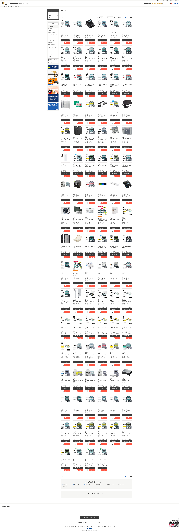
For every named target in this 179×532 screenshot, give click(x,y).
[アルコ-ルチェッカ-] (65, 157)
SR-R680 (86, 273)
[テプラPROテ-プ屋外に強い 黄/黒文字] (78, 372)
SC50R (99, 353)
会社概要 (65, 526)
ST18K (123, 406)
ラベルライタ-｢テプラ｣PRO (114, 138)
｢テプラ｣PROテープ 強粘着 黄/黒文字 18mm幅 (114, 247)
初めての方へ (171, 0)
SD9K (98, 137)
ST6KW (123, 164)
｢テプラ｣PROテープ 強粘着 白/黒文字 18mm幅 (114, 59)
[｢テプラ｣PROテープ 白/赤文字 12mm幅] (78, 77)
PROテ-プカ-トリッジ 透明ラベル (102, 166)
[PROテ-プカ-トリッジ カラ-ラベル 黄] (90, 104)
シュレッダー (65, 484)
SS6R (123, 273)
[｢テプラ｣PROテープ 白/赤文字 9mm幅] (127, 77)
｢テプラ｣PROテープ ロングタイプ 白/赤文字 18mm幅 (114, 274)
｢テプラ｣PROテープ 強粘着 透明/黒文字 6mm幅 (126, 166)
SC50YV (74, 379)
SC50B (62, 379)
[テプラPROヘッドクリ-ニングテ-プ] (115, 372)
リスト (123, 17)
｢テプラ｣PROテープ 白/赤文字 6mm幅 (127, 274)
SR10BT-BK (75, 137)
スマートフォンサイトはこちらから (90, 517)
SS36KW (62, 300)
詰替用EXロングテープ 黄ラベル (126, 220)
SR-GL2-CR (74, 245)
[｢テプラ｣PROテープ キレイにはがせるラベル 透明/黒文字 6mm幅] (115, 77)
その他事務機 (65, 486)
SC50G (123, 353)
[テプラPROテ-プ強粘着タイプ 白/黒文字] (65, 184)
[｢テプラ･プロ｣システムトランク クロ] (78, 130)
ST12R (99, 83)
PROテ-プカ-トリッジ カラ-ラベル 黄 (89, 112)
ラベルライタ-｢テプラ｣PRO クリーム (77, 247)
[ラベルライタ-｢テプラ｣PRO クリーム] (78, 239)
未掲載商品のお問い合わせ (82, 522)
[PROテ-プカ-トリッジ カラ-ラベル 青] (65, 372)
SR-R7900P (62, 218)
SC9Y (86, 111)
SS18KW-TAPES (100, 218)
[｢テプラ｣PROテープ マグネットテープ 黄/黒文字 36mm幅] (65, 130)
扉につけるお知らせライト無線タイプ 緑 (78, 112)
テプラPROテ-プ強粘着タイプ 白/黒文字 (65, 192)
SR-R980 (86, 31)
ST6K (86, 406)
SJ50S (98, 379)
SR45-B (86, 218)
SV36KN (99, 31)
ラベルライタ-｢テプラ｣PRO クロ (90, 32)
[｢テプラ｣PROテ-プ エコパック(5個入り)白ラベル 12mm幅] (78, 157)
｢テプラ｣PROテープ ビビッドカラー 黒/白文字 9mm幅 (102, 139)
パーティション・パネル (121, 484)
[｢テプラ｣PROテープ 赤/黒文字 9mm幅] (90, 184)
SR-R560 (123, 191)
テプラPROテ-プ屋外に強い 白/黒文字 (90, 381)
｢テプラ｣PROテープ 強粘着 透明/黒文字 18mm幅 (65, 274)
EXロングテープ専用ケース (126, 380)
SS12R (74, 83)
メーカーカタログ (98, 522)
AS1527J (99, 111)
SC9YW (111, 164)
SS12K (123, 31)
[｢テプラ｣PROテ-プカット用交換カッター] (65, 238)
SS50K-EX (99, 300)
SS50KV (86, 379)
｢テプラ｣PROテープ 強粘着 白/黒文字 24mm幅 (65, 85)
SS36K (86, 245)
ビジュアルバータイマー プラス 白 (102, 192)
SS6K (86, 57)
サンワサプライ (76, 495)
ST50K (86, 353)
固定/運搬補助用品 (98, 484)
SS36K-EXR (74, 326)
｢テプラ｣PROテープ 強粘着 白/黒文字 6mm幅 (77, 59)
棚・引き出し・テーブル (110, 484)
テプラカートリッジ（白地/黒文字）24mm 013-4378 (102, 59)
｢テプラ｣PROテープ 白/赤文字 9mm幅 (127, 85)
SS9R (123, 83)
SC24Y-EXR (124, 218)
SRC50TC (62, 245)
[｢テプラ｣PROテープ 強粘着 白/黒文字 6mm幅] (78, 50)
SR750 (111, 137)
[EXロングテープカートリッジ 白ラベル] (90, 293)
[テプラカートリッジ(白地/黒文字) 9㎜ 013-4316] (78, 24)
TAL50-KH (74, 218)
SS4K (61, 406)
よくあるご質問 (166, 0)
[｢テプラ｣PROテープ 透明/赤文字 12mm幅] (102, 77)
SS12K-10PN (99, 458)
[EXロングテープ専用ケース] (127, 372)
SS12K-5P (74, 164)
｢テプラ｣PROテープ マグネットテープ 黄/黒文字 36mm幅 (65, 139)
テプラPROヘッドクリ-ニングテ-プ (115, 381)
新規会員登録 (159, 3)
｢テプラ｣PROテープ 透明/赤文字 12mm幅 (102, 85)
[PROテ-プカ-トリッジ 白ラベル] (127, 50)
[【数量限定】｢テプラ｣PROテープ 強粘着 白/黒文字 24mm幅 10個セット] (78, 265)
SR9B (123, 111)
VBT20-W (99, 191)
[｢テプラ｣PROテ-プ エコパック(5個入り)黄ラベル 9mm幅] (115, 104)
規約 (114, 526)
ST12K (111, 406)
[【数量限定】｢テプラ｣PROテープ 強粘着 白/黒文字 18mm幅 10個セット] (102, 210)
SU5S (123, 245)
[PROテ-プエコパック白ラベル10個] (78, 452)
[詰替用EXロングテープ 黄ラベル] (127, 210)
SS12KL (99, 273)
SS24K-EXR (62, 326)
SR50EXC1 (123, 379)
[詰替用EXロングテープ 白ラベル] (115, 293)
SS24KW (62, 83)
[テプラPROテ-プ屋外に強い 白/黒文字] (90, 372)
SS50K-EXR (87, 326)
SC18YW (111, 245)
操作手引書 (176, 0)
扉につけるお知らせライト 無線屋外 (78, 220)
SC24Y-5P (99, 245)
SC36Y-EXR (124, 326)
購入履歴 (175, 3)
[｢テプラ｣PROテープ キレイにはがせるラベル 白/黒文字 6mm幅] (90, 130)
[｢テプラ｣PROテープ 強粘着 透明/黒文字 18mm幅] (65, 265)
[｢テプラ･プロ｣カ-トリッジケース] (65, 104)
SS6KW (74, 57)
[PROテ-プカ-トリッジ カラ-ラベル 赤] (102, 346)
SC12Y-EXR (99, 326)
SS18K (123, 57)
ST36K (99, 164)
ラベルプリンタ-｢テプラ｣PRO (65, 219)
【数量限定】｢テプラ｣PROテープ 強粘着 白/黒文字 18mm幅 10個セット (102, 220)
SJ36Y (62, 137)
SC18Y (111, 432)
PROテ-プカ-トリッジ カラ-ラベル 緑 (126, 354)
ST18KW (62, 273)
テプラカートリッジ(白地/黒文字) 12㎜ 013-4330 (127, 32)
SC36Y (62, 458)
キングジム (64, 495)
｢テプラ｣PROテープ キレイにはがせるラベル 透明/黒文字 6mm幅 (114, 85)
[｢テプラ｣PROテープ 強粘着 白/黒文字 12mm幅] (115, 24)
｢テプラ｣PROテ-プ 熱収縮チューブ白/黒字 (127, 247)
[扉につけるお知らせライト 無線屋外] (78, 210)
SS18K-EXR (124, 300)
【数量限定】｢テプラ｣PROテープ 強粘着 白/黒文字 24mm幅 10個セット (77, 275)
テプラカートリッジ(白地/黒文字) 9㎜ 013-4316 (78, 32)
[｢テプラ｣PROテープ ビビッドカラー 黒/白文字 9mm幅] (102, 130)
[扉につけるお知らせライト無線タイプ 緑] (78, 104)
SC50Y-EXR (62, 353)
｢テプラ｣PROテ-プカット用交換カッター (65, 247)
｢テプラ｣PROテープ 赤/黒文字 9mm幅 (90, 192)
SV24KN (62, 31)
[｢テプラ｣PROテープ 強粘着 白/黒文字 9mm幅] (65, 50)
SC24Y (123, 432)
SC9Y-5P (111, 111)
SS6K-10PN (74, 458)
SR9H (123, 137)
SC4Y (74, 432)
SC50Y (111, 353)
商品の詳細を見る (65, 39)
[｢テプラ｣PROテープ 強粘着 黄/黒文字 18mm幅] (115, 239)
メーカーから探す (51, 23)
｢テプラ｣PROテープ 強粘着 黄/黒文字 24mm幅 (89, 166)
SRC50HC (74, 300)
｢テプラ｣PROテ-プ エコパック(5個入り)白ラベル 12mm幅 (77, 166)
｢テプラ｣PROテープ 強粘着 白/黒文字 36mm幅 (65, 302)
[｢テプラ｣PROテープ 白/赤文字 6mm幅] (127, 265)
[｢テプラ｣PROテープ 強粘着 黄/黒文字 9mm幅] (115, 157)
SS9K (74, 31)
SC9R (86, 191)
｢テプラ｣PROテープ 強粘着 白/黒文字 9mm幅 (65, 59)
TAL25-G (74, 111)
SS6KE (86, 137)
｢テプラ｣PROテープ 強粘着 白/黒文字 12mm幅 (114, 32)
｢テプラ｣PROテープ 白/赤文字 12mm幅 (78, 85)
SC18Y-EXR (111, 326)
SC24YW (86, 164)
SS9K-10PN (87, 458)
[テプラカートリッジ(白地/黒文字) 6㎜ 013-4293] (90, 50)
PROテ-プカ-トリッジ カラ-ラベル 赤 (102, 354)
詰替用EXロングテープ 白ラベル (114, 302)
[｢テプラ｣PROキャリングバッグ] (127, 104)
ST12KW (86, 83)
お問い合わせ (160, 0)
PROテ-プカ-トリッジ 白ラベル (127, 58)
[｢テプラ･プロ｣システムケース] (127, 130)
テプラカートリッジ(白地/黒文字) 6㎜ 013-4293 (90, 59)
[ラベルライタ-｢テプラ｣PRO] (115, 130)
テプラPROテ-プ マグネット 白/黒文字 (102, 381)
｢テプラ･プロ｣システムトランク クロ (78, 139)
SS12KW (111, 31)
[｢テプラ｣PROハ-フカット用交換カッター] (77, 293)
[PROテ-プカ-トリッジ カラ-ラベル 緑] (127, 346)
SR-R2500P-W (112, 218)
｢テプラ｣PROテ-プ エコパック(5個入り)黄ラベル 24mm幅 (102, 247)
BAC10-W (62, 164)
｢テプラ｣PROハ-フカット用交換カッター (77, 302)
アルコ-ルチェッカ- (63, 165)
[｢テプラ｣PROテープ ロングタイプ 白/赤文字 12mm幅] (102, 265)
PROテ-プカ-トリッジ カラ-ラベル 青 (65, 381)
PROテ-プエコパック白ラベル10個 (77, 460)
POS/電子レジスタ (76, 484)
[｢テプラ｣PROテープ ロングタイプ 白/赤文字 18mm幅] (115, 265)
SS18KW (111, 57)
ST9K (98, 406)
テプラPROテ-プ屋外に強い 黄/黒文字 (78, 381)
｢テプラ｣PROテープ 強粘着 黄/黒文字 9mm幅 (114, 166)
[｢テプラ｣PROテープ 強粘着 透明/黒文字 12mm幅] (90, 77)
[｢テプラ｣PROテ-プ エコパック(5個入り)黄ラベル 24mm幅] (102, 239)
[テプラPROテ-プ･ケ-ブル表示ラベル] (65, 24)
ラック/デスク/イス (87, 484)
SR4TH (62, 111)
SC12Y (99, 432)
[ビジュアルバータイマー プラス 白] (102, 184)
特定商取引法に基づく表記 (72, 526)
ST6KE (111, 83)
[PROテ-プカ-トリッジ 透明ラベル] (102, 157)
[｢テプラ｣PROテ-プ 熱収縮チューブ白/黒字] (127, 239)
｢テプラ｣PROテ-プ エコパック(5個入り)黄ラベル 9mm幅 (114, 112)
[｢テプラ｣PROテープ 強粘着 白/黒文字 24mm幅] (65, 77)
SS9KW (62, 57)
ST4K (74, 406)
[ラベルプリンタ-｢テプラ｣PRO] (78, 184)
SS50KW (62, 191)
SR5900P (74, 191)
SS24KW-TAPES (75, 273)
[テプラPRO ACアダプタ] (102, 104)
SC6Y (86, 432)
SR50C (111, 379)
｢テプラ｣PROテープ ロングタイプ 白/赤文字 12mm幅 (102, 274)
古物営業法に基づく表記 (81, 526)
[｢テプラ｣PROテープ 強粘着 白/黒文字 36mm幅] (65, 293)
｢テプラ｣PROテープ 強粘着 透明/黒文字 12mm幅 (89, 85)
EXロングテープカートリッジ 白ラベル (90, 302)
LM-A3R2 (111, 191)
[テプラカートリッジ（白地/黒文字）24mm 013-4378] (102, 50)
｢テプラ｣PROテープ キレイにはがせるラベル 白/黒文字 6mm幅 (89, 139)
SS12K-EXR (111, 300)
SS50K (74, 353)
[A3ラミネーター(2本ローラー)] (115, 184)
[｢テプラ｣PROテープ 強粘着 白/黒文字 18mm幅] (115, 50)
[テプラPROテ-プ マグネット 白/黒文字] (102, 372)
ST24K (62, 432)
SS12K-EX (86, 300)
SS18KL (111, 273)
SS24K (99, 57)
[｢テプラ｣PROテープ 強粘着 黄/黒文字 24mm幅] (90, 157)
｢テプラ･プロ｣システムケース (126, 138)
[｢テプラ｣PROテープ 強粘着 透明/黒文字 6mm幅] (127, 157)
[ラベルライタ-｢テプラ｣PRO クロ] (90, 24)
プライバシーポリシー (90, 526)
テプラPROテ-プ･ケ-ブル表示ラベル (65, 32)
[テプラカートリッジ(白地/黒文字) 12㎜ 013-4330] (127, 24)
